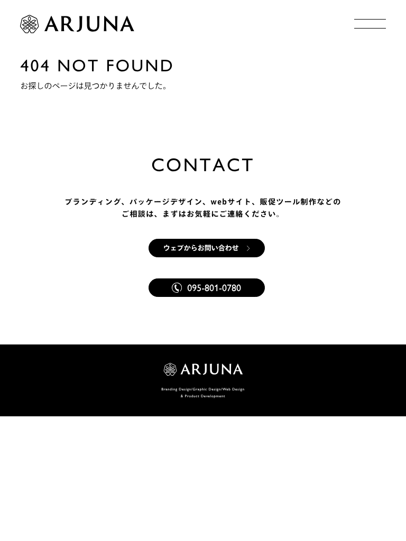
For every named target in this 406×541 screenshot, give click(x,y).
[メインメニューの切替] (370, 24)
